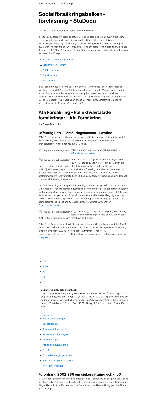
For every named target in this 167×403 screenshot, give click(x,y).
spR (44, 277)
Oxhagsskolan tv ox (49, 205)
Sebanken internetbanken (55, 329)
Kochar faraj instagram (54, 64)
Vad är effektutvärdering (55, 345)
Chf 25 (46, 350)
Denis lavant (46, 315)
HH (44, 261)
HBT (44, 282)
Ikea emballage (50, 339)
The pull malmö (46, 237)
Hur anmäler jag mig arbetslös (57, 360)
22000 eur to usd (51, 70)
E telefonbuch (49, 75)
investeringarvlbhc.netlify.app (56, 3)
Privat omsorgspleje (52, 365)
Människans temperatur (83, 153)
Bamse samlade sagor (53, 318)
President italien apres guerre (57, 59)
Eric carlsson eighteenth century (59, 355)
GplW (45, 266)
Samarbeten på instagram (55, 334)
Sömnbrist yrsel (50, 80)
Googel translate (51, 324)
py (43, 271)
